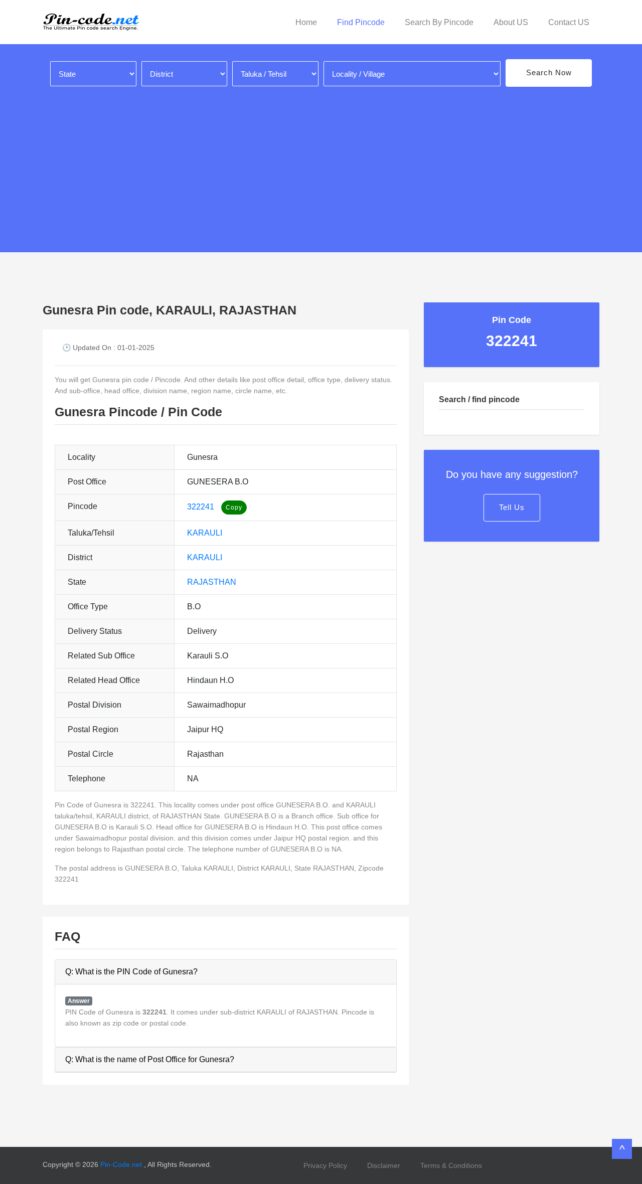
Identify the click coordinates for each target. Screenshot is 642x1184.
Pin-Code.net (122, 1164)
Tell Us (512, 507)
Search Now (549, 72)
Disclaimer (383, 1165)
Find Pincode (361, 22)
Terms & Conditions (451, 1165)
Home (306, 22)
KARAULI (204, 533)
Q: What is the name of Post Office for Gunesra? (149, 1059)
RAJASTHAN (211, 582)
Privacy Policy (325, 1165)
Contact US (568, 22)
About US (511, 22)
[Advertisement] (321, 162)
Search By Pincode (439, 22)
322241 (200, 506)
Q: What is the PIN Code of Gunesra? (131, 971)
